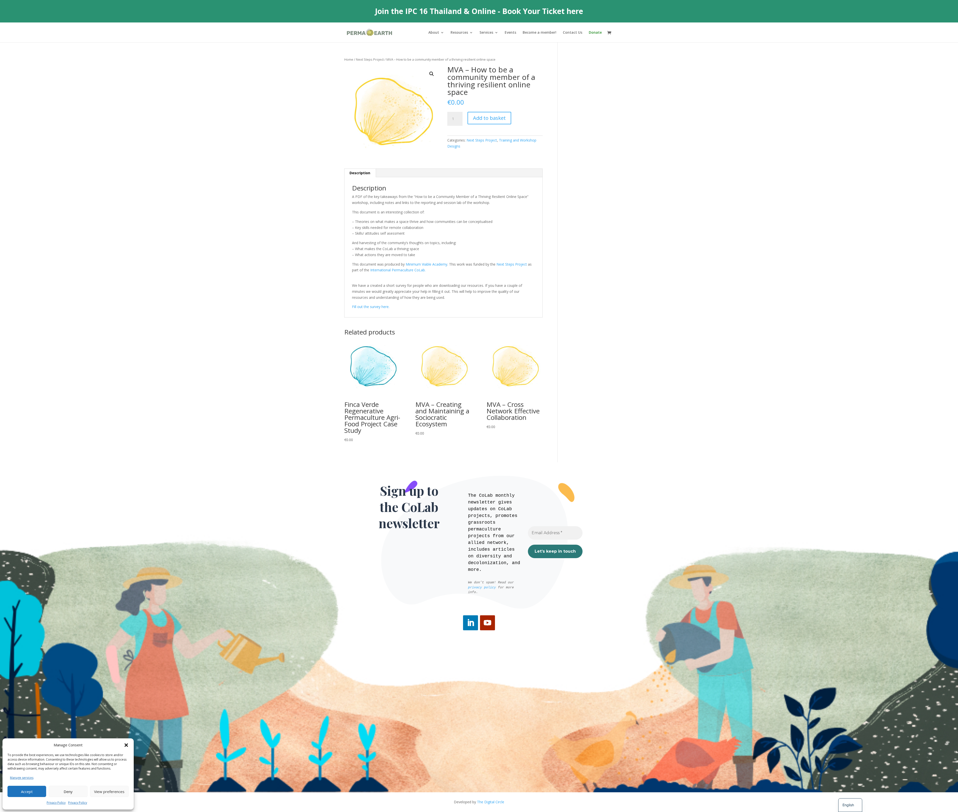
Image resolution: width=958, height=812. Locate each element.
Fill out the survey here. (370, 306)
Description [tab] (360, 172)
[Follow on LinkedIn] (470, 622)
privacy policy (482, 587)
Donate (595, 33)
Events (510, 33)
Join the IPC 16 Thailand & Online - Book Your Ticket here (479, 11)
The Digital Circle (490, 802)
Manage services (21, 778)
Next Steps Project (370, 59)
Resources (459, 33)
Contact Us (572, 33)
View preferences (109, 791)
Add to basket (489, 118)
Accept (27, 791)
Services (486, 33)
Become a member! (539, 33)
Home (348, 59)
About (433, 33)
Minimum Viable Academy (426, 264)
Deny (68, 791)
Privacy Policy (56, 803)
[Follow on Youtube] (487, 622)
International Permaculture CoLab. (398, 270)
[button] (126, 745)
